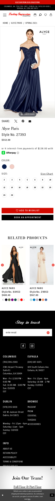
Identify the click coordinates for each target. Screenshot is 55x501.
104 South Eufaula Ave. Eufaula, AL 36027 (38, 368)
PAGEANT (32, 407)
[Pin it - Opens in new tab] (23, 121)
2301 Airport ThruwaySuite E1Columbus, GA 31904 (13, 370)
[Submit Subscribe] (48, 332)
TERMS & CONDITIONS (13, 461)
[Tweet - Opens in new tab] (15, 121)
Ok (52, 495)
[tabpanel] (27, 72)
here (29, 499)
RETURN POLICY (10, 453)
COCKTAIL (32, 415)
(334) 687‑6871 (32, 8)
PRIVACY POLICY (10, 466)
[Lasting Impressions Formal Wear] (20, 15)
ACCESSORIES (34, 424)
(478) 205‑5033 (44, 6)
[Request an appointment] (35, 15)
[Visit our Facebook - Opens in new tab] (23, 346)
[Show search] (40, 15)
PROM (30, 411)
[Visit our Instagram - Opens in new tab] (32, 346)
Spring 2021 (31, 23)
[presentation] (19, 265)
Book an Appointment (27, 217)
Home (5, 23)
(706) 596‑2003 (22, 6)
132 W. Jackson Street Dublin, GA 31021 (13, 413)
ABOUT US (7, 449)
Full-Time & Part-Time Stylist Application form (27, 489)
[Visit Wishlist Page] (45, 15)
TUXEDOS (32, 420)
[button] (5, 15)
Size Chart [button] (47, 173)
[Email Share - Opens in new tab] (30, 121)
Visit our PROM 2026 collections (27, 2)
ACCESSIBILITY (10, 457)
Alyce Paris (16, 23)
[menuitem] (27, 7)
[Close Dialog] (3, 495)
